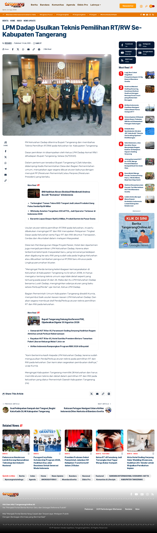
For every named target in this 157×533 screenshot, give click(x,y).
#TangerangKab (62, 15)
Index (19, 21)
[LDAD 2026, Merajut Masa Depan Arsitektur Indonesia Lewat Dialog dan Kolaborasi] (149, 199)
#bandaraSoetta (69, 479)
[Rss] (153, 15)
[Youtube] (127, 52)
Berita (5, 21)
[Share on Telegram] (5, 169)
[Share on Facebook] (12, 49)
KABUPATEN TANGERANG (132, 479)
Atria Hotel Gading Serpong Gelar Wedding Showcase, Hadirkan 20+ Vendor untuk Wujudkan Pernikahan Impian (140, 463)
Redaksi (8, 43)
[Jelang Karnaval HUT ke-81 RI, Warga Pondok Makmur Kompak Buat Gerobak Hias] (149, 161)
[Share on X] (17, 49)
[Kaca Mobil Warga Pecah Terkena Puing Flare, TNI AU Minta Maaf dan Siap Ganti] (149, 175)
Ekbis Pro (86, 479)
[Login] (141, 6)
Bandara (73, 476)
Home (12, 21)
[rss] (127, 60)
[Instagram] (150, 15)
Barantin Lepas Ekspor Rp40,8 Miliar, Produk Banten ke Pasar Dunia (62, 219)
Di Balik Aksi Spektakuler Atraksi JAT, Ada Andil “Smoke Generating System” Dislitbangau (133, 133)
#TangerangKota (79, 15)
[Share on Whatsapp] (23, 49)
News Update (29, 21)
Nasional (86, 476)
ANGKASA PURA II (48, 479)
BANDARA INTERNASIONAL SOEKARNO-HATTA (129, 476)
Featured (105, 454)
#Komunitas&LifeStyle (108, 15)
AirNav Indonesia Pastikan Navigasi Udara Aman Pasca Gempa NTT (132, 108)
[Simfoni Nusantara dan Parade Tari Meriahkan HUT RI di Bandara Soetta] (149, 187)
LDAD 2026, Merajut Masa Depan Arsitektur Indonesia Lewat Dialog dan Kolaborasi (133, 201)
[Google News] (147, 15)
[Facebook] (141, 15)
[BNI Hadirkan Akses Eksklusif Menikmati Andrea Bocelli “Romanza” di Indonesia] (34, 193)
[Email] (28, 49)
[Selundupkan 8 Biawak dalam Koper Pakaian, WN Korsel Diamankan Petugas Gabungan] (149, 119)
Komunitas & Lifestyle (105, 479)
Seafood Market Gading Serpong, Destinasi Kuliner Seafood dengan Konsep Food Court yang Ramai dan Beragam (132, 93)
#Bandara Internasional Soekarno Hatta (21, 15)
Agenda (32, 479)
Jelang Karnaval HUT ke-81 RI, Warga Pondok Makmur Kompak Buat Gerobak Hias (133, 163)
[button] (146, 6)
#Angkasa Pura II (46, 15)
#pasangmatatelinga (14, 479)
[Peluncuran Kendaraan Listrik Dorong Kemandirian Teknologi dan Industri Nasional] (16, 441)
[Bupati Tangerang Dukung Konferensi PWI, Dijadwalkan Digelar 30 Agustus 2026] (34, 320)
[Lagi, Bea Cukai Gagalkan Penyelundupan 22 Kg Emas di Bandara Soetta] (149, 75)
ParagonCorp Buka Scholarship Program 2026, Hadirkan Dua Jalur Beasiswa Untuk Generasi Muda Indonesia (47, 463)
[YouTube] (143, 15)
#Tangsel (93, 15)
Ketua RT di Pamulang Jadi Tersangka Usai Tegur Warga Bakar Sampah (109, 460)
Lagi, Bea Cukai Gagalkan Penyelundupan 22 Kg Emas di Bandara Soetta (133, 76)
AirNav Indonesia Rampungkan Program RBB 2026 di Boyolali (59, 346)
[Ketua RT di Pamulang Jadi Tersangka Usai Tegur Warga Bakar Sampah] (109, 441)
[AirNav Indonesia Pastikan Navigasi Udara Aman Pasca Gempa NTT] (149, 107)
